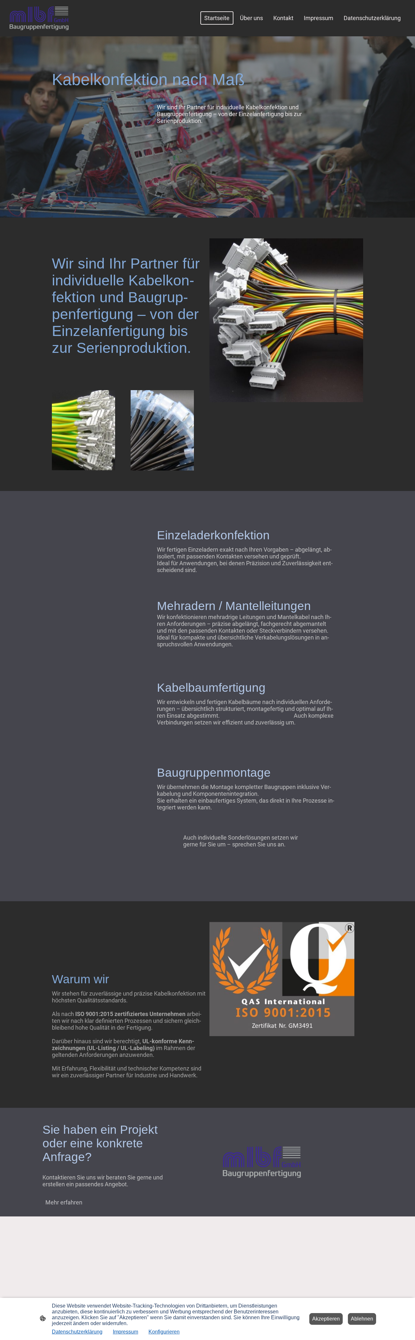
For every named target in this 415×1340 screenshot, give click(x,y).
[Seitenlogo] (39, 18)
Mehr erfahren (63, 1202)
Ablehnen (362, 1319)
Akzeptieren (326, 1319)
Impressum (125, 1331)
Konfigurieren (164, 1331)
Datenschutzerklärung (77, 1331)
